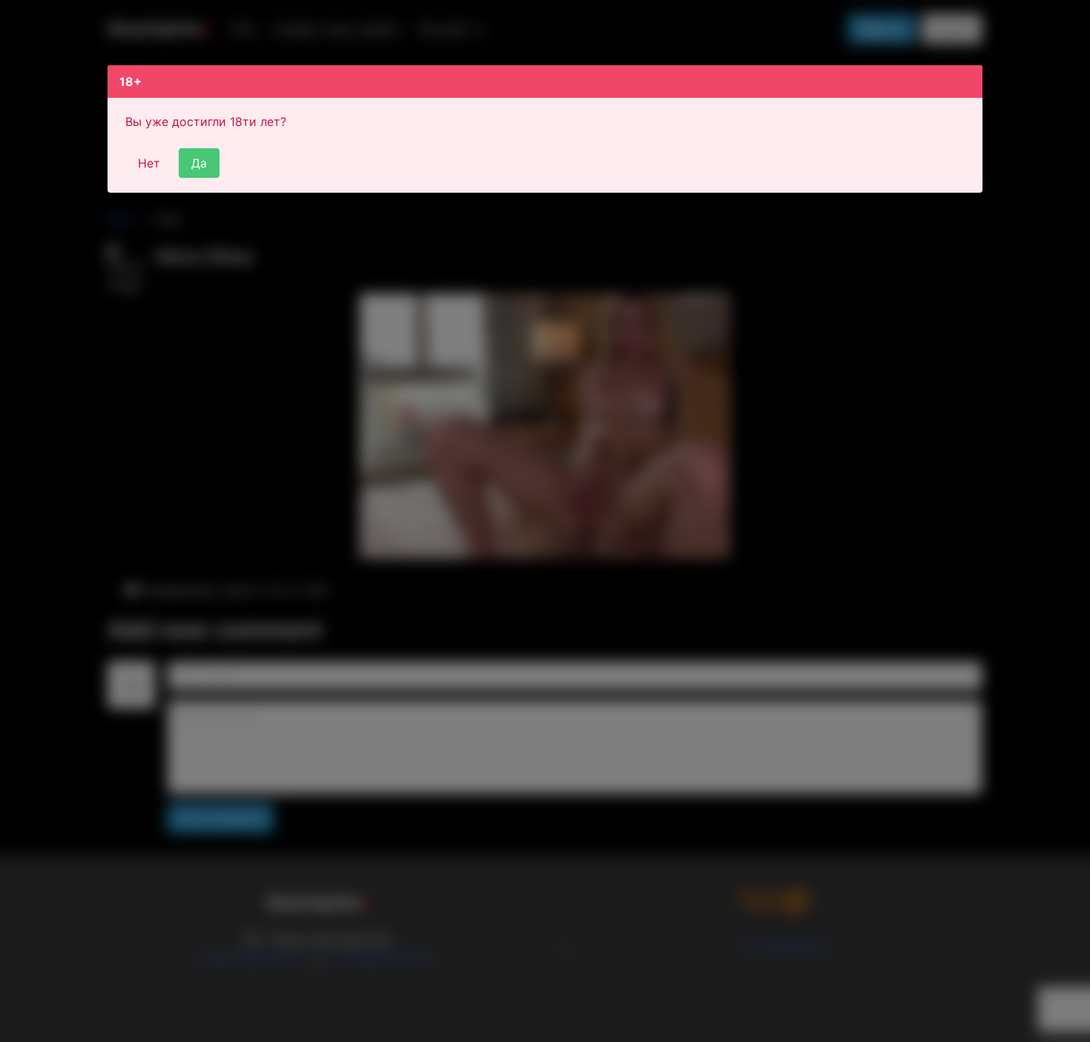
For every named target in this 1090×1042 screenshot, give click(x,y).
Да (199, 163)
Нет (149, 163)
